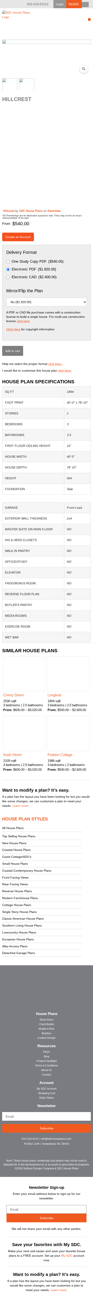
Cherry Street (13, 695)
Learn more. (20, 805)
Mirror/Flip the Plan (24, 290)
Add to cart (12, 351)
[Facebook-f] (39, 1149)
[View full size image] (46, 58)
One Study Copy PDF (38, 261)
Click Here (13, 329)
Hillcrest (9, 211)
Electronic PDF (34, 269)
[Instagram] (46, 1149)
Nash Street (12, 755)
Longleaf (54, 695)
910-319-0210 (36, 4)
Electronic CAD (34, 277)
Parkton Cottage (60, 755)
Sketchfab (54, 211)
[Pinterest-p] (54, 1149)
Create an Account (18, 237)
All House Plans (13, 828)
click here (23, 321)
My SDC (66, 1255)
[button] (59, 4)
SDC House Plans (31, 211)
